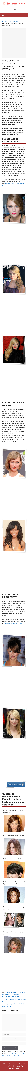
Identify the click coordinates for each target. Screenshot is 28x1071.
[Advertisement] (14, 42)
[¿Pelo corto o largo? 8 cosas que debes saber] (14, 927)
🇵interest (20, 1066)
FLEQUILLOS (15, 997)
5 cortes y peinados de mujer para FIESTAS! (13, 811)
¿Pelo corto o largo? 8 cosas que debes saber (14, 908)
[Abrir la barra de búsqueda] (26, 15)
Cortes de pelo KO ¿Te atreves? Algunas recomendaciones (14, 883)
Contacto (14, 1065)
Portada (4, 21)
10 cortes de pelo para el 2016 (13, 623)
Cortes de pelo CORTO (16, 21)
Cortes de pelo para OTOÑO (12, 859)
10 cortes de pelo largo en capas (14, 835)
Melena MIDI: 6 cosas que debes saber (14, 933)
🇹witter (17, 1068)
